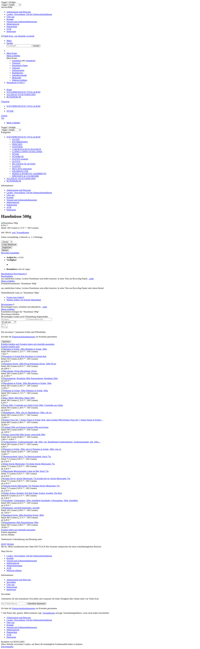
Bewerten (5, 253)
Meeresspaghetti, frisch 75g (39, 456)
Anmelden (16, 60)
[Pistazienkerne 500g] (11, 522)
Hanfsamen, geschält (30, 508)
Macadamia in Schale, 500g (39, 383)
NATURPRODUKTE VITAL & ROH (23, 137)
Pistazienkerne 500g (29, 522)
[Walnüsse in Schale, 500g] (13, 390)
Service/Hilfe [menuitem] (26, 19)
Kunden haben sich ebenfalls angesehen (37, 344)
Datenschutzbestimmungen (23, 337)
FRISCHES (17, 144)
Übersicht (16, 63)
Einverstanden (7, 646)
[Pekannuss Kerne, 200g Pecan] (15, 364)
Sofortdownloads (19, 75)
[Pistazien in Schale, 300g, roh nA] (17, 449)
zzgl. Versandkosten (20, 232)
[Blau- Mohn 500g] (10, 398)
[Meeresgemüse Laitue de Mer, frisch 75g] (7, 471)
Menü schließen (13, 56)
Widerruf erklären (19, 80)
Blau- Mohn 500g (27, 398)
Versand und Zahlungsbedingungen (22, 21)
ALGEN (16, 139)
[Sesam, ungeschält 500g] (12, 434)
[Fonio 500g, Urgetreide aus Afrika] (17, 405)
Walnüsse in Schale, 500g (37, 390)
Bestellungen (17, 73)
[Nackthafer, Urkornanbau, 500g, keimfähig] (21, 500)
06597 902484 (7, 544)
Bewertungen (20, 274)
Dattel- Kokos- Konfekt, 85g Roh (47, 493)
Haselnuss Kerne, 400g (34, 515)
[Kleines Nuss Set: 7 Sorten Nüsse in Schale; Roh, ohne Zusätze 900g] (32, 420)
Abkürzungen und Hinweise (19, 12)
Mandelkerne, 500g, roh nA (40, 412)
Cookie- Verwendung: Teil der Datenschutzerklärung (29, 14)
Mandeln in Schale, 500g (36, 349)
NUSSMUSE (18, 156)
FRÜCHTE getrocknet (22, 169)
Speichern (6, 342)
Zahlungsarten (18, 70)
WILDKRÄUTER (20, 171)
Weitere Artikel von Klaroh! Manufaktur (24, 300)
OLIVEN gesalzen (20, 159)
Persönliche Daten (20, 65)
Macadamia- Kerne (28, 371)
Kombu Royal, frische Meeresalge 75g (53, 478)
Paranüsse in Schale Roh (35, 356)
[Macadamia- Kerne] (10, 371)
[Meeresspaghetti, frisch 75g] (14, 456)
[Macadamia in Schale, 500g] (14, 383)
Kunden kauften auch (10, 344)
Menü (9, 40)
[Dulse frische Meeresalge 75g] (15, 464)
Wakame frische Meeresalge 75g (46, 486)
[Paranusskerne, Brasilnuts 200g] (16, 378)
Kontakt (10, 19)
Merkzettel (16, 78)
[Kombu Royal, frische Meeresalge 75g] (19, 478)
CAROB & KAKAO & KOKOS (26, 149)
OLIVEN (16, 161)
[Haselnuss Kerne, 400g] (12, 515)
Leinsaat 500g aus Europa (37, 427)
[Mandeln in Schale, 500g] (13, 349)
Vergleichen (6, 247)
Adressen (16, 68)
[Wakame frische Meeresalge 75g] (16, 486)
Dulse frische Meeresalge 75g (42, 464)
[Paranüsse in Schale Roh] (13, 356)
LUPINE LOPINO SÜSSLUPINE (27, 151)
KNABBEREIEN (20, 142)
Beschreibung (7, 274)
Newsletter (11, 582)
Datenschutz (12, 26)
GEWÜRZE (17, 147)
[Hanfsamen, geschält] (11, 508)
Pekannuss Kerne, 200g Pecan (43, 364)
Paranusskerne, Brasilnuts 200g (44, 378)
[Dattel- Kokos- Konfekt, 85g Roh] (17, 493)
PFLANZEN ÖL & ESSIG (24, 164)
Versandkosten (48, 613)
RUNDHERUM (14, 181)
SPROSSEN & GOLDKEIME (25, 176)
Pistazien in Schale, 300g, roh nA (47, 449)
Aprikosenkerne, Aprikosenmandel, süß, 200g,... (80, 442)
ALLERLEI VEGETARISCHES (21, 178)
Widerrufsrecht (13, 24)
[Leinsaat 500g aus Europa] (13, 427)
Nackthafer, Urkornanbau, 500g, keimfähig (59, 500)
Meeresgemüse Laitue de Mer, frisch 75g (31, 471)
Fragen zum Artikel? (15, 297)
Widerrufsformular (14, 565)
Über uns (10, 17)
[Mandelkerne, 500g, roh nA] (14, 412)
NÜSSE (15, 154)
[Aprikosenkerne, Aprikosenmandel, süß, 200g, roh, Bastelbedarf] (30, 442)
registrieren (30, 60)
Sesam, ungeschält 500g (34, 434)
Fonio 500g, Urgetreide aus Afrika (48, 405)
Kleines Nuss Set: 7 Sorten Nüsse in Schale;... (83, 420)
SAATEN (16, 166)
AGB (9, 29)
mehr (91, 278)
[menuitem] (103, 12)
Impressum (11, 31)
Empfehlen (14, 253)
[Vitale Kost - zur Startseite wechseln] (17, 36)
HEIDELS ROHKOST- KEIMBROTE (29, 173)
